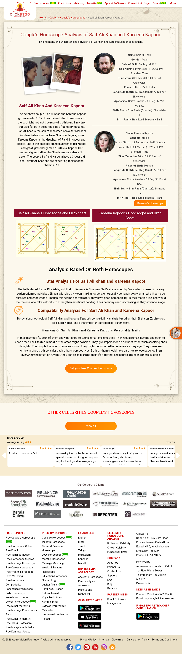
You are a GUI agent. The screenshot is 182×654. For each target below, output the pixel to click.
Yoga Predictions (52, 597)
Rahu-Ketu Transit (52, 588)
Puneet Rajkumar (117, 551)
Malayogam (114, 603)
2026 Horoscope (52, 554)
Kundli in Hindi (50, 601)
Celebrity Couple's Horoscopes (67, 17)
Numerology (49, 580)
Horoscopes (42, 3)
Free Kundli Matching (18, 606)
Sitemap (104, 639)
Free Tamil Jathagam (18, 554)
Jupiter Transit (50, 584)
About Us (112, 562)
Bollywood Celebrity (118, 543)
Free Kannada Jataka (18, 631)
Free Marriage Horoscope (20, 563)
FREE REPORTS (15, 533)
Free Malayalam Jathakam (21, 627)
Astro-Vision (19, 639)
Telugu (82, 550)
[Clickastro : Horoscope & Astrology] (90, 629)
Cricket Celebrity (116, 547)
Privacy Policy (88, 639)
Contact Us (114, 571)
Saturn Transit (50, 593)
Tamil (81, 546)
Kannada (83, 559)
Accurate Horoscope (90, 577)
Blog (110, 584)
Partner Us (113, 567)
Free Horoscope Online (19, 546)
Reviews (112, 588)
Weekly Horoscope (17, 597)
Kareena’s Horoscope (150, 203)
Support (112, 575)
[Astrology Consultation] (148, 620)
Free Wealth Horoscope (19, 571)
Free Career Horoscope (19, 567)
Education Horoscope (55, 576)
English (82, 537)
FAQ (109, 579)
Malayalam (84, 554)
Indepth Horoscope (53, 542)
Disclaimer (118, 639)
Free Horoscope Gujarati (20, 559)
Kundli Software (116, 599)
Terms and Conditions (165, 639)
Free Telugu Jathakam (19, 623)
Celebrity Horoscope (18, 601)
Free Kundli (12, 550)
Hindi (81, 542)
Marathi (82, 563)
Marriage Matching (53, 563)
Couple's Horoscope (54, 537)
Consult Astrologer (139, 3)
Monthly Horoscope (53, 559)
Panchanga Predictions (19, 588)
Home (43, 17)
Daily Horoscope (15, 593)
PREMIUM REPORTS (54, 533)
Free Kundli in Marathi (18, 618)
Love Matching (14, 576)
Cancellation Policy (138, 639)
